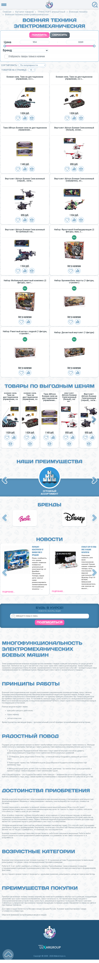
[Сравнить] (25, 118)
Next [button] (94, 420)
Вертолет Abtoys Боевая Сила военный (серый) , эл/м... (25, 180)
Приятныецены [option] (49, 492)
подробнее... (8, 592)
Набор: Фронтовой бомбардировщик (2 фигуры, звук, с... (74, 231)
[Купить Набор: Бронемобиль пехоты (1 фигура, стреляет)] (74, 301)
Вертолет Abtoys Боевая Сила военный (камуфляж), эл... (74, 180)
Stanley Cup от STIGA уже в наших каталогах (88, 549)
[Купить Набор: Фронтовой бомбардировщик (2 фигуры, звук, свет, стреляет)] (74, 250)
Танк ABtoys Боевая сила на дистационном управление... (25, 129)
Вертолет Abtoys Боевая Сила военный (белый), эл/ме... (74, 129)
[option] (10, 419)
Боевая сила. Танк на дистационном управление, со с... (25, 78)
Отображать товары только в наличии (27, 56)
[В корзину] (32, 118)
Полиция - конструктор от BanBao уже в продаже (37, 550)
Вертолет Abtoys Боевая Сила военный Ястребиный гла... (25, 231)
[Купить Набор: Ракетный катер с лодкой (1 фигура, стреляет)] (25, 352)
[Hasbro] (24, 518)
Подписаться (49, 622)
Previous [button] (5, 420)
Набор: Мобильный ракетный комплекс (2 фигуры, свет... (25, 282)
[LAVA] (74, 518)
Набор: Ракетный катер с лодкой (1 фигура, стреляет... (25, 332)
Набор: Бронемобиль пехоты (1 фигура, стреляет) (74, 282)
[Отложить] (18, 118)
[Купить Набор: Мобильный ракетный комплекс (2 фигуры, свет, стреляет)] (25, 301)
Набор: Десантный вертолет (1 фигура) (74, 332)
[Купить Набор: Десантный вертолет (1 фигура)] (74, 352)
